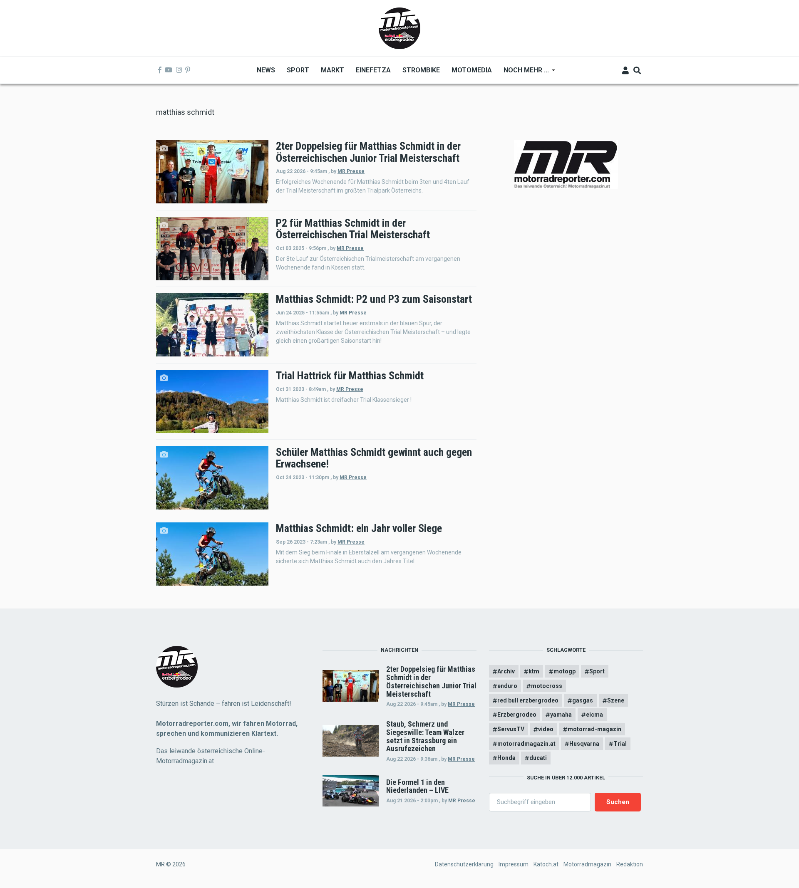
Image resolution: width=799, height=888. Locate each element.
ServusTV (510, 729)
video (545, 729)
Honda (506, 757)
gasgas (582, 700)
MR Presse (351, 171)
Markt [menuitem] (332, 70)
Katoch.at (545, 864)
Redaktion (629, 864)
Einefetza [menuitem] (373, 70)
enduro (507, 686)
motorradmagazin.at (526, 743)
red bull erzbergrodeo (527, 700)
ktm (534, 671)
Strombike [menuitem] (421, 70)
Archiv (506, 671)
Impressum (514, 864)
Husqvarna (584, 743)
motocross (546, 686)
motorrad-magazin (594, 729)
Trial (620, 743)
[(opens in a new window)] (159, 70)
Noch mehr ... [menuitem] (523, 73)
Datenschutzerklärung (464, 864)
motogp (564, 671)
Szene (615, 700)
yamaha (561, 714)
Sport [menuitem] (298, 70)
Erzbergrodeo (516, 714)
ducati (538, 757)
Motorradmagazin (587, 864)
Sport (597, 671)
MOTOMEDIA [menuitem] (472, 70)
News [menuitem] (266, 70)
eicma (594, 714)
